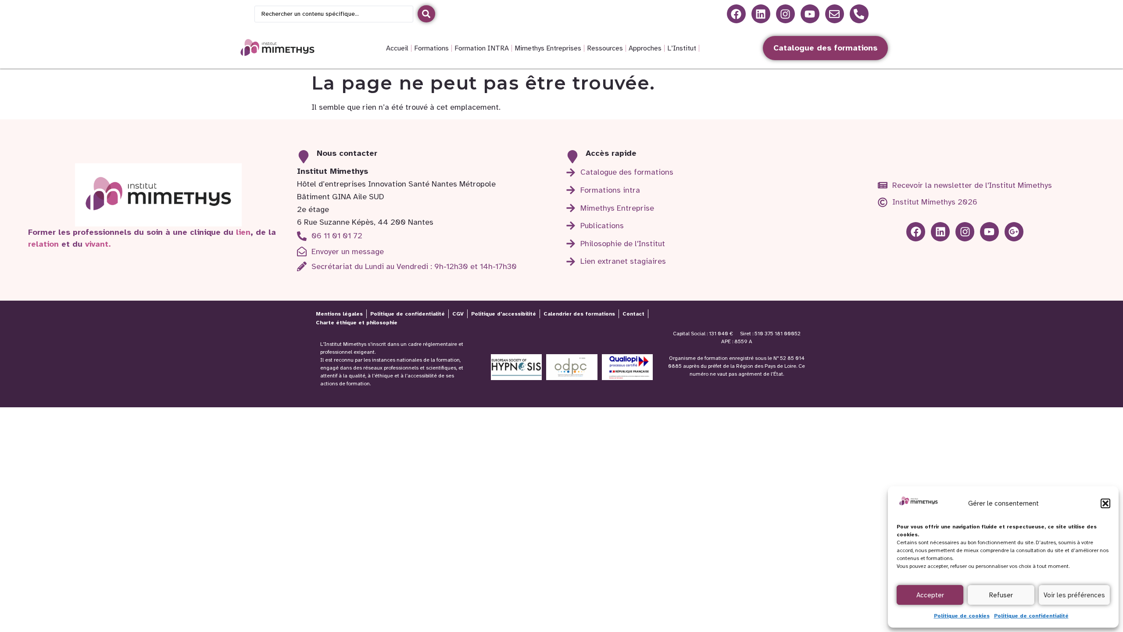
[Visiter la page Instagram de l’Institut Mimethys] (785, 13)
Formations (431, 48)
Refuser (1001, 595)
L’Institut (681, 48)
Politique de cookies (962, 616)
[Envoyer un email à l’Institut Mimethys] (834, 13)
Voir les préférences (1074, 595)
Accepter (930, 595)
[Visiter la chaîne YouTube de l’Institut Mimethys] (810, 13)
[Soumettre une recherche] (426, 13)
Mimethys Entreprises (548, 48)
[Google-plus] (1014, 231)
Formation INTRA (481, 48)
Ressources (605, 48)
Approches (645, 48)
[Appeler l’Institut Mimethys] (859, 13)
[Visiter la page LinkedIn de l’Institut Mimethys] (736, 13)
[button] (1105, 503)
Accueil (397, 48)
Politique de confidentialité (1031, 616)
